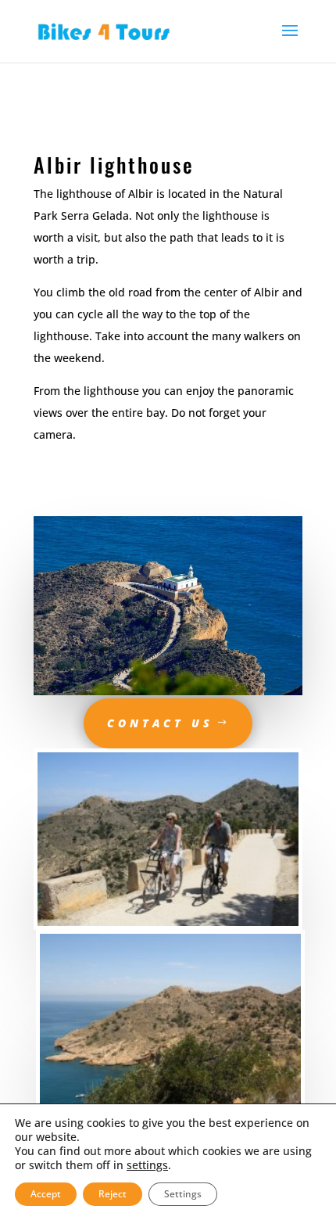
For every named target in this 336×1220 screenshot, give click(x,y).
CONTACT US (160, 723)
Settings (183, 1193)
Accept (45, 1193)
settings (147, 1165)
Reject (112, 1193)
